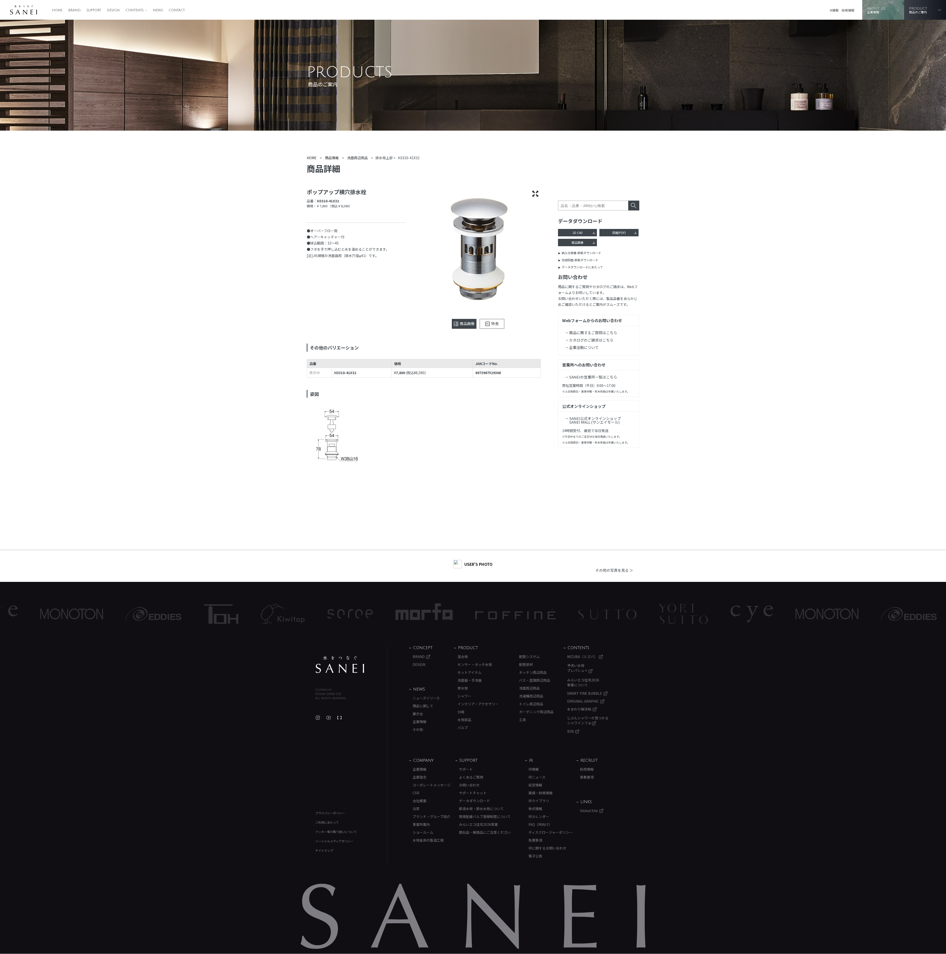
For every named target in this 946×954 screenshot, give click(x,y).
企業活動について (584, 347)
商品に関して (423, 705)
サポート (466, 769)
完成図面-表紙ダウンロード (580, 260)
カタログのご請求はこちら (591, 340)
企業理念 (419, 777)
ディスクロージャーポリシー (550, 832)
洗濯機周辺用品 (531, 696)
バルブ (462, 727)
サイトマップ (324, 850)
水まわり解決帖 (579, 709)
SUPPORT (93, 10)
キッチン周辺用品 (533, 672)
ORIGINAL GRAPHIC (583, 701)
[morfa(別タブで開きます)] (344, 614)
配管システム (529, 656)
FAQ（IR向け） (540, 824)
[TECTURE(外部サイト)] (339, 717)
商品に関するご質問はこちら (593, 332)
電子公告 (535, 855)
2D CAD (578, 232)
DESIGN (113, 10)
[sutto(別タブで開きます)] (528, 613)
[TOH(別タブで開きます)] (142, 614)
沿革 (416, 808)
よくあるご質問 (471, 777)
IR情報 (834, 10)
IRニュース (536, 777)
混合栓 (462, 656)
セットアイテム (469, 672)
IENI (570, 731)
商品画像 (577, 242)
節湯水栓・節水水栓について (481, 808)
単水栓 (462, 688)
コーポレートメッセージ (432, 784)
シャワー (464, 696)
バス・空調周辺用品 (534, 680)
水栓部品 (464, 719)
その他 (418, 729)
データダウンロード (474, 800)
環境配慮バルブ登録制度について (485, 816)
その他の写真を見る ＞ (614, 570)
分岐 (460, 711)
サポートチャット (473, 792)
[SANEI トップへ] (340, 664)
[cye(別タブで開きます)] (672, 614)
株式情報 (535, 808)
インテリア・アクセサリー (478, 703)
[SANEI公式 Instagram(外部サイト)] (317, 717)
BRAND (74, 10)
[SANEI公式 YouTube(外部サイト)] (328, 717)
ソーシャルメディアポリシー (334, 841)
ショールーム (423, 832)
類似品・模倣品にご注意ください (485, 832)
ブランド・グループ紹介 (431, 816)
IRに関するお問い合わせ (547, 848)
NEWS (158, 10)
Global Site (589, 810)
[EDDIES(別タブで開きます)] (74, 614)
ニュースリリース (426, 697)
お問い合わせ (469, 784)
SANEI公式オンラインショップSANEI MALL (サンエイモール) (595, 420)
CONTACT (177, 10)
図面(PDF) (619, 232)
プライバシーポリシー (330, 813)
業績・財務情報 (540, 792)
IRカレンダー (538, 816)
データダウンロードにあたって (582, 267)
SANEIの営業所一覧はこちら (593, 377)
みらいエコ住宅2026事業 (478, 824)
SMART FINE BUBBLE (584, 693)
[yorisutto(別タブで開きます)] (604, 614)
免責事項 (535, 840)
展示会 (418, 713)
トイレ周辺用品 (531, 703)
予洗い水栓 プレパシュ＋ (578, 668)
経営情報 (535, 784)
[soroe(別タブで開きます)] (270, 614)
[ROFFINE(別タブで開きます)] (436, 614)
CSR (416, 792)
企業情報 (419, 721)
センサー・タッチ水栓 (474, 664)
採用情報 (848, 10)
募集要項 (587, 777)
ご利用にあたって (327, 822)
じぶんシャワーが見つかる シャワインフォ (587, 720)
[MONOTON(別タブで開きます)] (747, 613)
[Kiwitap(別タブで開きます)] (203, 614)
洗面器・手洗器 (469, 680)
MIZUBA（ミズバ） (582, 656)
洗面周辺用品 (529, 688)
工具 (522, 719)
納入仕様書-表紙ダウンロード (581, 253)
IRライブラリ (538, 800)
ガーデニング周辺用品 (536, 711)
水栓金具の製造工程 (428, 840)
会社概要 (419, 800)
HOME (57, 10)
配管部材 (526, 664)
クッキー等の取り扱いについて (336, 832)
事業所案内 (421, 824)
